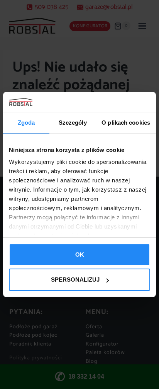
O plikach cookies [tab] (125, 122)
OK (79, 254)
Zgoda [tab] (26, 122)
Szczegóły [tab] (73, 122)
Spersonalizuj (75, 279)
